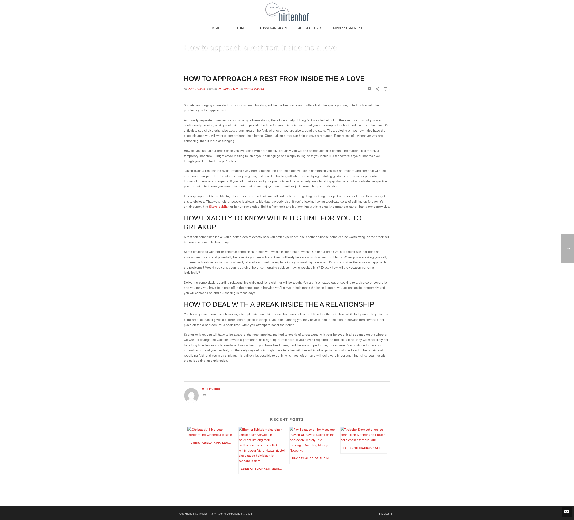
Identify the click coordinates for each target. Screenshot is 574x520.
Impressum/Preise (347, 28)
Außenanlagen (273, 28)
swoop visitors (254, 88)
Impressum (385, 513)
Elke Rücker (196, 88)
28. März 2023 (228, 88)
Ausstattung (309, 28)
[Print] (369, 88)
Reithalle (239, 28)
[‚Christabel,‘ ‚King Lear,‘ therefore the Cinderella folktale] (210, 432)
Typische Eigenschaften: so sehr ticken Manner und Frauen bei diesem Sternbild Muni (365, 447)
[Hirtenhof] (287, 11)
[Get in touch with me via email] (204, 396)
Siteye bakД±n (219, 206)
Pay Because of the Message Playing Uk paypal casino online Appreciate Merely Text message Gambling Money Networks (314, 458)
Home (215, 28)
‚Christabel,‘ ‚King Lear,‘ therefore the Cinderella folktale (212, 442)
